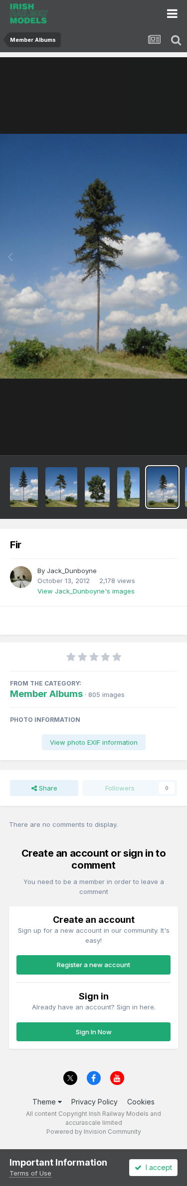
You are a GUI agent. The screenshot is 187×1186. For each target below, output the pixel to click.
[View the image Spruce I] (24, 487)
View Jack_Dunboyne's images (86, 591)
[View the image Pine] (61, 487)
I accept (157, 1167)
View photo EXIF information (94, 742)
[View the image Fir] (162, 487)
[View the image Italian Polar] (128, 487)
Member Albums (46, 694)
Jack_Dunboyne (72, 571)
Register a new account (93, 965)
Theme (45, 1101)
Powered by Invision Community (93, 1131)
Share (47, 788)
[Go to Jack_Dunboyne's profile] (21, 577)
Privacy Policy (94, 1101)
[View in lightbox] (93, 256)
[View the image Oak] (97, 487)
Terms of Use (30, 1173)
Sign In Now (94, 1032)
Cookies (141, 1101)
